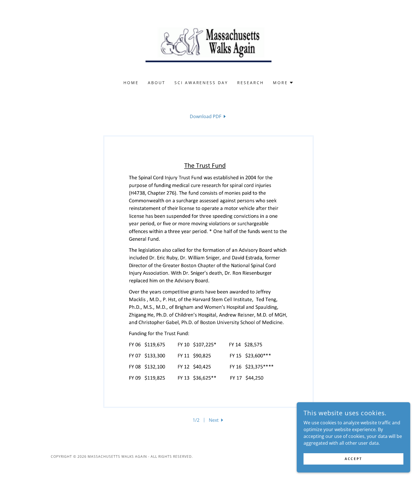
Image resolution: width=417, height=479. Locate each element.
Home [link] (131, 82)
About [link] (156, 82)
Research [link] (250, 82)
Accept (353, 458)
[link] (209, 44)
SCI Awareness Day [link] (201, 82)
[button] (283, 82)
